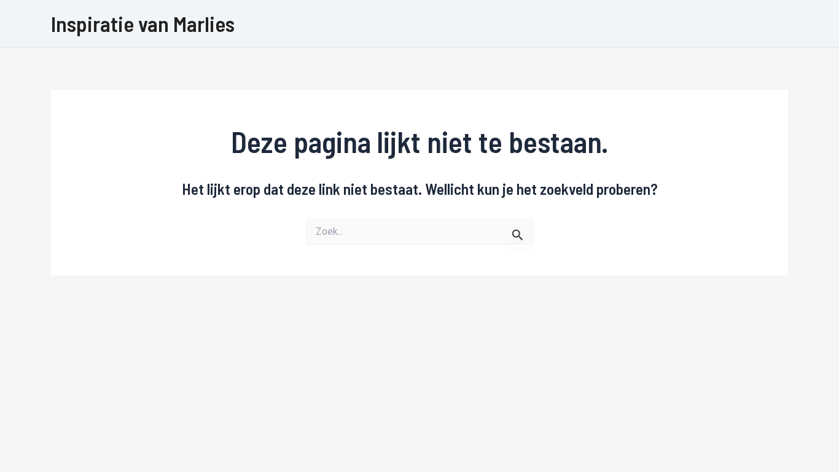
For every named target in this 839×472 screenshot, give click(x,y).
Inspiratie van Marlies (143, 23)
